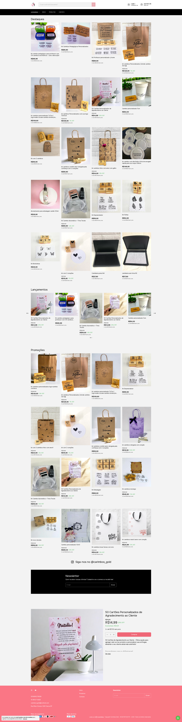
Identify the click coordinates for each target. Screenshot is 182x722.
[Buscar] (93, 4)
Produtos (52, 12)
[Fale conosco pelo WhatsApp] (178, 718)
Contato (61, 12)
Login (132, 4)
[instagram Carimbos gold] (31, 690)
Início (44, 12)
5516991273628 (36, 696)
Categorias (34, 12)
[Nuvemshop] (96, 717)
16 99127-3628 (36, 700)
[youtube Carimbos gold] (35, 690)
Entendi (25, 719)
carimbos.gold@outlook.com (40, 703)
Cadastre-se (134, 5)
